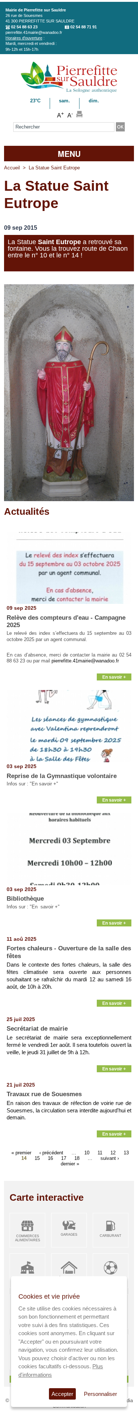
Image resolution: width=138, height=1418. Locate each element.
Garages (69, 1234)
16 (50, 1158)
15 (37, 1158)
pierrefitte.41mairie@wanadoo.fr (34, 32)
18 (76, 1158)
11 (100, 1152)
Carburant (110, 1236)
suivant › (109, 1158)
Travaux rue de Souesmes (44, 1094)
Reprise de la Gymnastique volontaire (62, 776)
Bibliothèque (25, 898)
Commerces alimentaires (27, 1238)
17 (63, 1158)
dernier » (70, 1163)
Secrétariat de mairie (37, 1028)
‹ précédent (51, 1152)
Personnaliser (100, 1394)
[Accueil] (69, 91)
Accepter (62, 1394)
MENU (69, 153)
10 (86, 1152)
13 (126, 1152)
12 (113, 1152)
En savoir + (114, 677)
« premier (21, 1152)
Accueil (12, 167)
